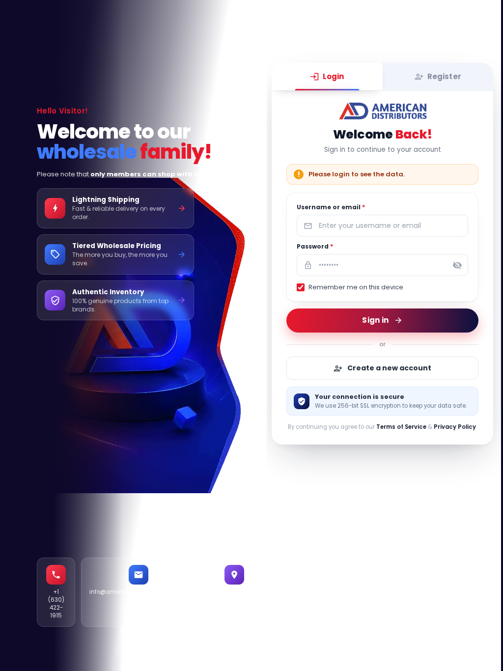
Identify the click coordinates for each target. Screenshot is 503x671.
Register (444, 76)
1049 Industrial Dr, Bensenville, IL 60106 (234, 600)
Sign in (375, 320)
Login (333, 76)
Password (315, 246)
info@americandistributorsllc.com (138, 592)
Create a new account (389, 368)
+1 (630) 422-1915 (56, 603)
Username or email (331, 207)
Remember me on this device (355, 287)
